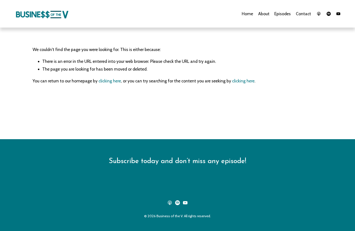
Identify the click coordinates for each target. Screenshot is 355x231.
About (264, 13)
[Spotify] (328, 13)
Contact (303, 13)
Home (247, 13)
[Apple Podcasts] (318, 13)
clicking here (110, 80)
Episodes (282, 13)
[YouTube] (338, 13)
